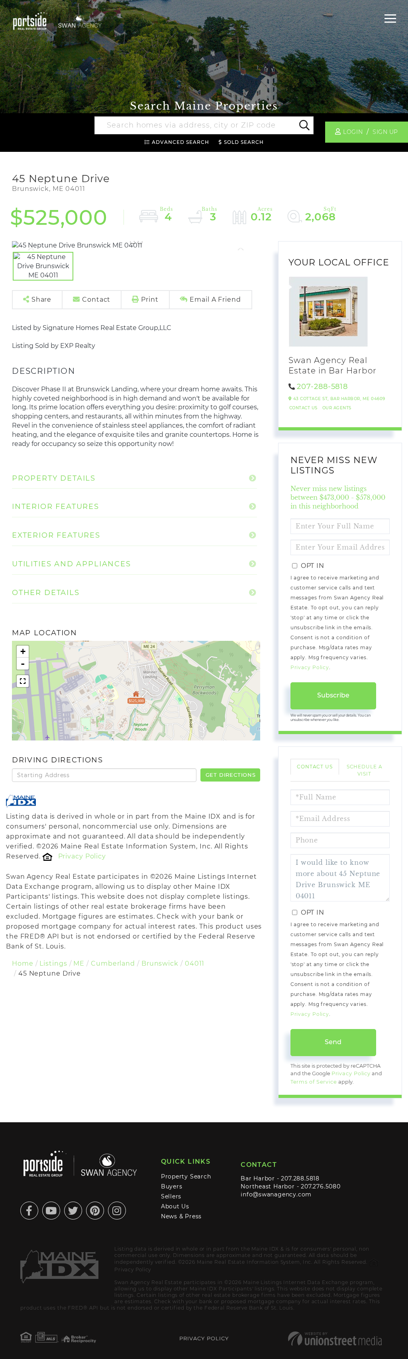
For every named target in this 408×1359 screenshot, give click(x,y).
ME (78, 963)
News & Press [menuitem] (181, 1216)
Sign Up (385, 132)
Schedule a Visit (364, 770)
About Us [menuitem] (175, 1206)
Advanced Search (180, 142)
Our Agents (336, 407)
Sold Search (244, 142)
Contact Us (303, 407)
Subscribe (333, 695)
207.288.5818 (300, 1178)
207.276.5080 (320, 1186)
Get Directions (231, 775)
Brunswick (159, 963)
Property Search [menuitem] (186, 1176)
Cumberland (113, 963)
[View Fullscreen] (23, 681)
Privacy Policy (82, 856)
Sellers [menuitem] (171, 1196)
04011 (194, 963)
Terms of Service (313, 1082)
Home (22, 963)
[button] (304, 126)
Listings (53, 963)
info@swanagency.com (276, 1194)
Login (353, 132)
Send (333, 1042)
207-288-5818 (322, 386)
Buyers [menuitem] (171, 1186)
